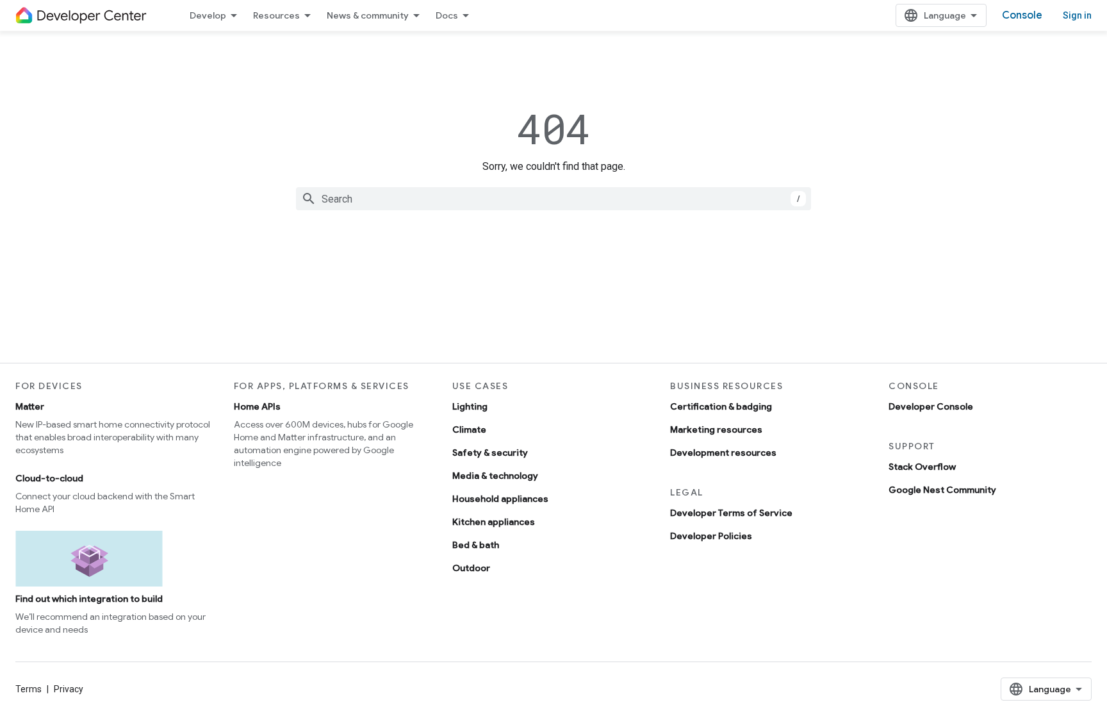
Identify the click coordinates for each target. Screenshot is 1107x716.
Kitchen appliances (493, 522)
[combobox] (553, 198)
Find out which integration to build (89, 598)
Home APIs (257, 406)
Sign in (1077, 15)
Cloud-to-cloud (49, 478)
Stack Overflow (922, 466)
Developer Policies (711, 536)
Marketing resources (716, 429)
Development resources (723, 452)
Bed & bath (475, 545)
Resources (276, 15)
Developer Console (931, 406)
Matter (29, 406)
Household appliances (500, 498)
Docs (447, 15)
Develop (208, 15)
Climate (469, 429)
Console (1022, 15)
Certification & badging (721, 406)
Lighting (470, 406)
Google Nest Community (942, 489)
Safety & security (490, 452)
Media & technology (495, 475)
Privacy (68, 689)
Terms (28, 689)
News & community (368, 15)
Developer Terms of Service (731, 513)
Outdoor (471, 568)
